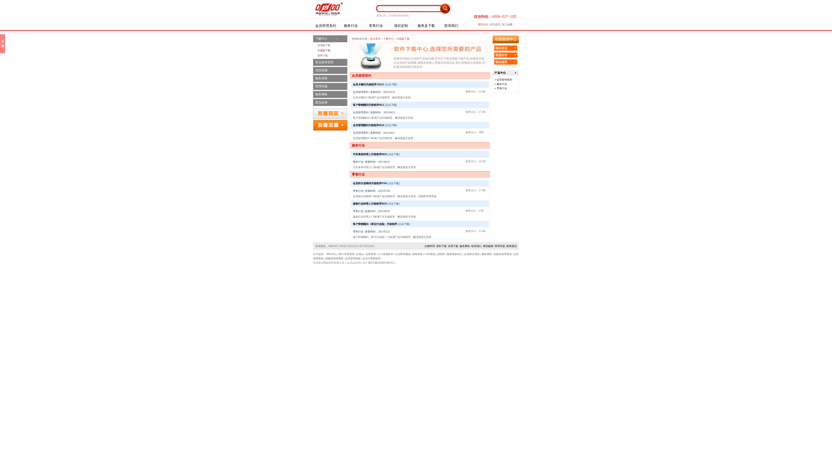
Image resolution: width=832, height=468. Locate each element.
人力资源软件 (385, 254)
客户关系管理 (346, 254)
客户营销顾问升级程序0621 (368, 104)
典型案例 (488, 246)
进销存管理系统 (334, 258)
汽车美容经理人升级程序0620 (370, 154)
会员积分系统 (472, 254)
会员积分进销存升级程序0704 (370, 183)
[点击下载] (391, 84)
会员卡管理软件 (371, 258)
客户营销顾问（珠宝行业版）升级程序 (375, 224)
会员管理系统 (353, 258)
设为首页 (495, 24)
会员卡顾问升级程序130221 (368, 84)
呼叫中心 (332, 254)
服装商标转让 (454, 254)
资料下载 (322, 55)
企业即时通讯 (403, 254)
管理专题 (321, 86)
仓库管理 (371, 254)
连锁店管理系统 (503, 254)
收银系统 (417, 254)
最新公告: (381, 15)
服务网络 (321, 94)
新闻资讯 (511, 246)
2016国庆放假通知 (398, 15)
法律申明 (429, 246)
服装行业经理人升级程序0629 (370, 203)
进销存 (441, 254)
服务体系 (321, 78)
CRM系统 (430, 254)
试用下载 (453, 246)
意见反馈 (321, 102)
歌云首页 (375, 38)
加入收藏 (507, 24)
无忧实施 (321, 70)
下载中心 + (326, 38)
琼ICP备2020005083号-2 (381, 262)
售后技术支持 (324, 62)
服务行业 (502, 84)
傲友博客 (486, 254)
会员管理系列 (504, 79)
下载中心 (388, 38)
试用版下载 (323, 45)
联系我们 (476, 246)
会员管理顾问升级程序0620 (368, 125)
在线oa (360, 254)
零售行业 (502, 88)
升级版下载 (323, 50)
